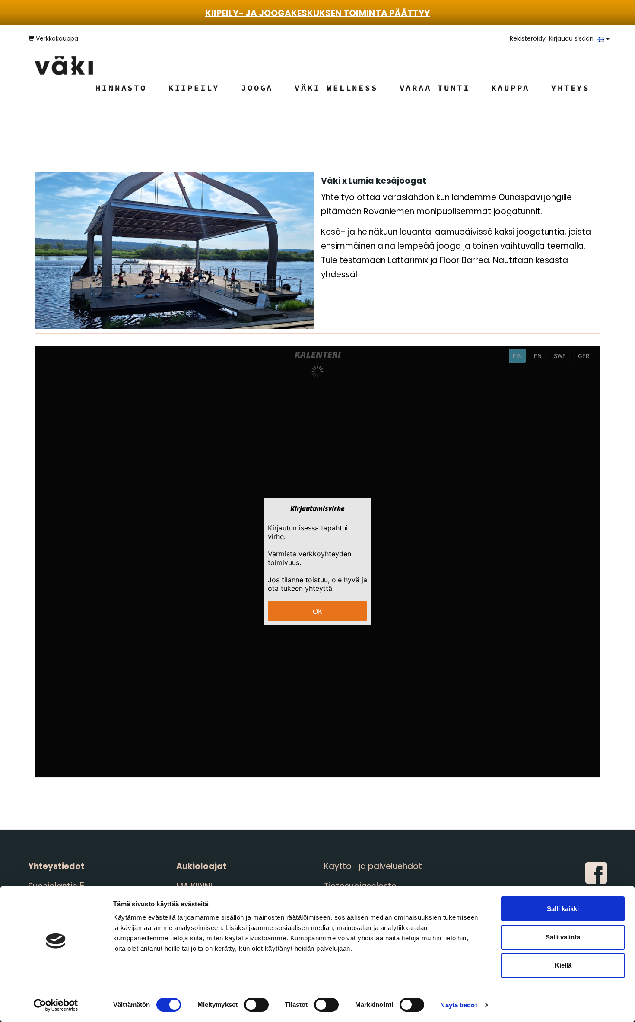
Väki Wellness (336, 88)
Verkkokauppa (56, 38)
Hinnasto (120, 88)
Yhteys (570, 88)
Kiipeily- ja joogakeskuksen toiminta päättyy (317, 13)
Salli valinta (563, 937)
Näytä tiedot (458, 1005)
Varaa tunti (435, 88)
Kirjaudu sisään (571, 38)
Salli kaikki (563, 908)
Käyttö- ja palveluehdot (373, 866)
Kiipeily (193, 88)
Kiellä (563, 965)
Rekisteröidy (528, 38)
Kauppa (510, 88)
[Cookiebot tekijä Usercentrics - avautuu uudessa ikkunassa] (56, 1005)
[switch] (256, 1005)
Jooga (257, 88)
